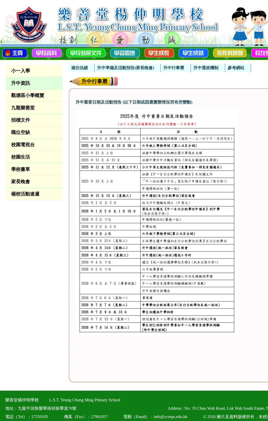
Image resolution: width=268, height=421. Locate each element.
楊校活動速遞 (25, 193)
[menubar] (160, 65)
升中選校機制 (206, 67)
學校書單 (20, 169)
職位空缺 (20, 132)
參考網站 (236, 67)
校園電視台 (23, 144)
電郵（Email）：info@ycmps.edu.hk (155, 416)
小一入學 (20, 70)
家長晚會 (20, 181)
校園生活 (20, 157)
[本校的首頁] (14, 52)
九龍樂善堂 (23, 107)
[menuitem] (81, 68)
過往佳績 (79, 67)
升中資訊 (20, 83)
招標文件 (20, 120)
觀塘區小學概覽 (27, 95)
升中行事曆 (173, 67)
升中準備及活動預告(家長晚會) (125, 67)
